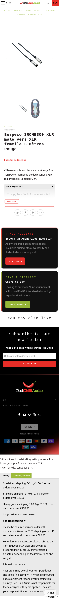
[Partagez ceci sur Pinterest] (33, 212)
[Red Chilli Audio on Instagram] (34, 415)
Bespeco (8, 127)
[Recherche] (48, 3)
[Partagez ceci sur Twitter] (17, 212)
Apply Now (14, 261)
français (28, 426)
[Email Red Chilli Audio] (39, 415)
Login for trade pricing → (16, 160)
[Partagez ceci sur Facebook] (25, 212)
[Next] (52, 59)
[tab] (29, 186)
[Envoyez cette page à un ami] (40, 212)
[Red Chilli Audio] (29, 3)
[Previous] (6, 59)
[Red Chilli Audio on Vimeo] (29, 415)
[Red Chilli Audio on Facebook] (19, 415)
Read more (11, 201)
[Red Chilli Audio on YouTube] (24, 415)
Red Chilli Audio (32, 434)
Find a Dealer (16, 304)
